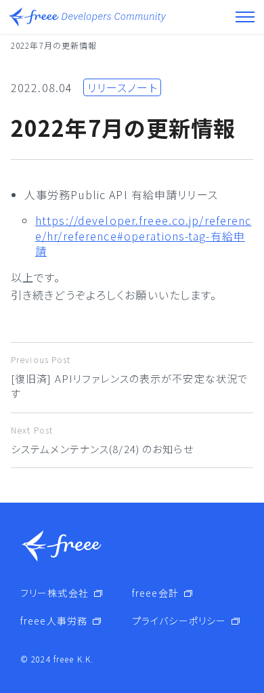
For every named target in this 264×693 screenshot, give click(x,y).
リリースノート (122, 87)
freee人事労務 (53, 620)
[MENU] (245, 17)
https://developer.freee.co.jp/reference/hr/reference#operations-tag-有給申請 (143, 235)
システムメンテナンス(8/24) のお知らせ (102, 440)
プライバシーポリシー (179, 620)
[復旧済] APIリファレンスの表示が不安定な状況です (129, 377)
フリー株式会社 (54, 593)
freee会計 (155, 593)
